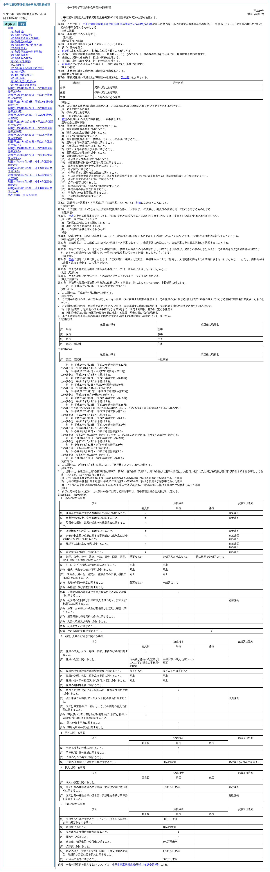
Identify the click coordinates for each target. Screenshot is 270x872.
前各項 (66, 64)
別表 (138, 202)
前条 (71, 259)
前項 (64, 119)
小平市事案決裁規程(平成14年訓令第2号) (135, 864)
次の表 (125, 77)
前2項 (65, 50)
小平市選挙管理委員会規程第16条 (117, 24)
